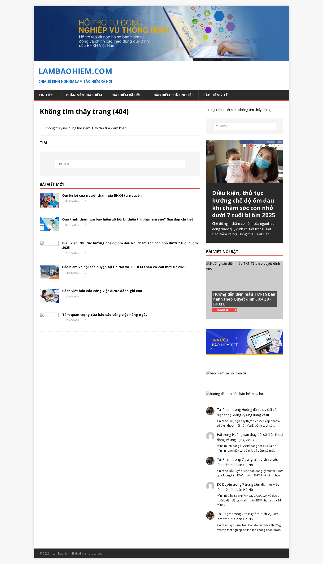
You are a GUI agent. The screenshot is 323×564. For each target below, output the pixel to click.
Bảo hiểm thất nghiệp (174, 95)
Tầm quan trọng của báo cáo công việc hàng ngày (105, 314)
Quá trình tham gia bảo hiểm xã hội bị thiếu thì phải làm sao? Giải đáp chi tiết (127, 219)
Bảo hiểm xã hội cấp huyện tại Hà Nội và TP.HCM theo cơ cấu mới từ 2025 (123, 267)
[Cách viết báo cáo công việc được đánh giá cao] (49, 300)
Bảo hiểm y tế (215, 95)
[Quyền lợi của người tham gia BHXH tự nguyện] (49, 205)
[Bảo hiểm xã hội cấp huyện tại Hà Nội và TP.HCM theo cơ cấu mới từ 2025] (49, 276)
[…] (273, 234)
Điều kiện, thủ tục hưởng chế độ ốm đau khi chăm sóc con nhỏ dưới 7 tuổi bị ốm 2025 (130, 245)
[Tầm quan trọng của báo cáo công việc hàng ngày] (49, 324)
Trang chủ (214, 109)
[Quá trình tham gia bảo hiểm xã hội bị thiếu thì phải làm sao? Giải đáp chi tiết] (49, 228)
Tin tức (46, 95)
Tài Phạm (224, 409)
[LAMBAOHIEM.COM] (161, 58)
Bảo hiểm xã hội (126, 95)
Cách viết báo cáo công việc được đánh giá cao (102, 290)
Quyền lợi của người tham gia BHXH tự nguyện (102, 195)
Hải (219, 434)
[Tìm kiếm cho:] (120, 164)
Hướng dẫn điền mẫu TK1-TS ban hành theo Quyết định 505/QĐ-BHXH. (244, 299)
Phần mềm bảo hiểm (84, 95)
